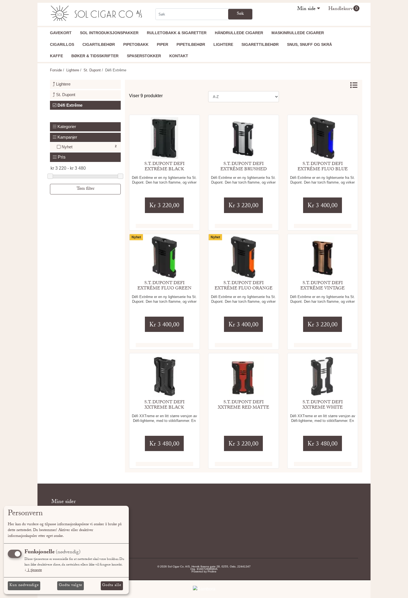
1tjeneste (33, 570)
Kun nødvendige (24, 585)
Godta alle (111, 585)
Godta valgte (70, 585)
